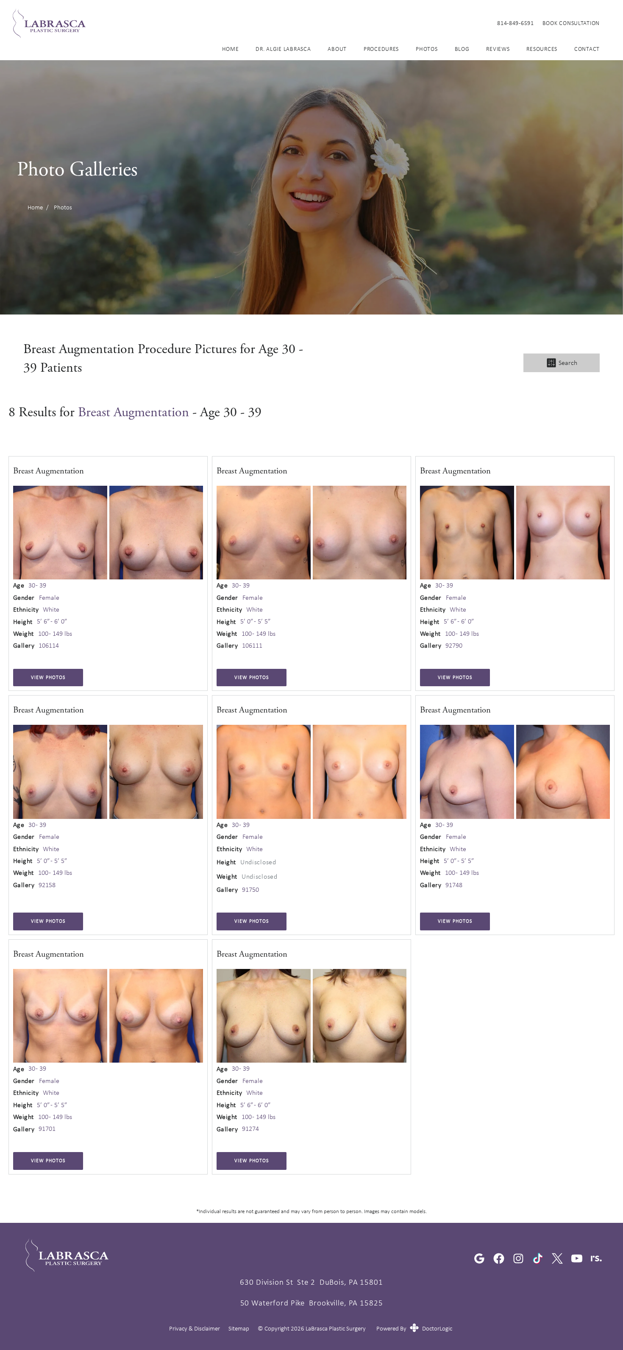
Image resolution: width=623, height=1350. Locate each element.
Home (230, 49)
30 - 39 (37, 585)
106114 (49, 645)
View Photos (48, 677)
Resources (541, 49)
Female (49, 597)
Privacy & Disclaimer (194, 1328)
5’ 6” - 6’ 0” (52, 621)
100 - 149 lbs (55, 633)
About (337, 49)
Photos (426, 49)
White (51, 609)
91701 (47, 1129)
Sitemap (238, 1328)
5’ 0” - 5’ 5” (255, 621)
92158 (47, 885)
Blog (462, 49)
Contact (587, 49)
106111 (252, 645)
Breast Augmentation (133, 412)
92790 (453, 645)
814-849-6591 (515, 23)
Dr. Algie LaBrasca (283, 49)
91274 (250, 1129)
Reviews (497, 49)
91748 (453, 885)
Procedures (381, 49)
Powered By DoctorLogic (414, 1328)
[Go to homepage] (244, 23)
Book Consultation (571, 23)
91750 (250, 890)
